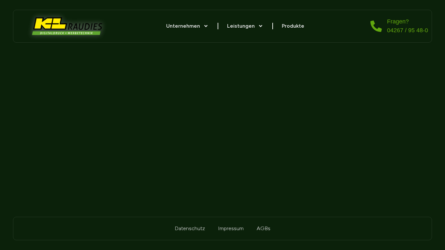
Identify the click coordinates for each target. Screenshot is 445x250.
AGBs (263, 228)
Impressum (231, 228)
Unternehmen (183, 26)
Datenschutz (190, 228)
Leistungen (241, 26)
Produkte (293, 26)
